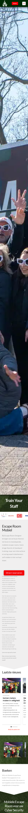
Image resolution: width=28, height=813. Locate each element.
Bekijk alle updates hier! (14, 729)
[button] (24, 3)
